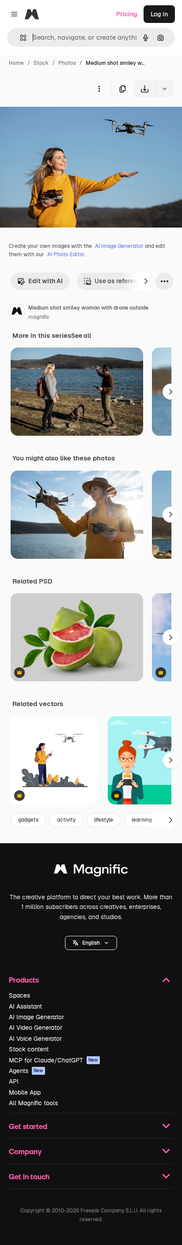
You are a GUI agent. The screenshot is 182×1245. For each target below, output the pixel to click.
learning (142, 819)
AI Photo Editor (65, 254)
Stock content (29, 1049)
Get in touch (29, 1176)
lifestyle (103, 819)
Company (25, 1151)
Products (24, 979)
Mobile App (25, 1092)
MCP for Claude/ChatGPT (53, 1060)
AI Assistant (25, 1006)
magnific (38, 317)
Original (56, 118)
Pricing (126, 14)
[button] (91, 943)
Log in (159, 14)
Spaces (19, 995)
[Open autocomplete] (20, 37)
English (91, 942)
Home (16, 63)
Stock (41, 63)
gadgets (28, 819)
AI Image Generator (119, 246)
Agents (26, 1071)
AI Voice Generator (35, 1039)
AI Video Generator (35, 1028)
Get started (28, 1126)
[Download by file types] (164, 88)
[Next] (146, 281)
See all (81, 336)
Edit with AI (45, 281)
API (14, 1081)
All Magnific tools (33, 1103)
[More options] (99, 88)
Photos (67, 63)
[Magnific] (91, 871)
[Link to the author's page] (17, 312)
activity (66, 819)
